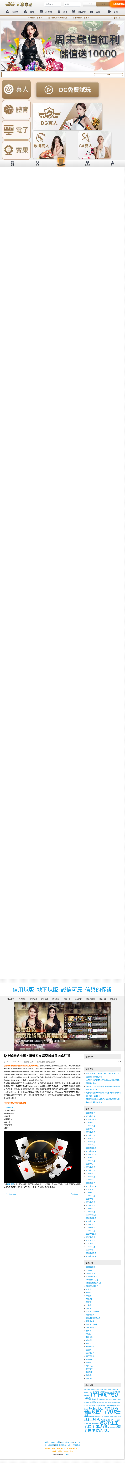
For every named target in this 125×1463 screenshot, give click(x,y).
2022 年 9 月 (90, 1189)
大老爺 (88, 1305)
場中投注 (89, 1302)
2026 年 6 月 (90, 1113)
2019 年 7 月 (90, 1224)
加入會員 (10, 999)
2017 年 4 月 (90, 1240)
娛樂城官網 (90, 1315)
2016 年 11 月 (91, 1256)
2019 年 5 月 (90, 1231)
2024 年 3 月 (90, 1142)
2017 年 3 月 (90, 1243)
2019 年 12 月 (91, 1215)
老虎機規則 (117, 1420)
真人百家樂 (90, 1356)
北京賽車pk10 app (106, 1392)
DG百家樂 (76, 1445)
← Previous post (10, 1194)
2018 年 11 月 (91, 1234)
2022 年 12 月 (91, 1186)
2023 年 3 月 (90, 1177)
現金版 (88, 1334)
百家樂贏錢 (111, 1416)
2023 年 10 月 (91, 1154)
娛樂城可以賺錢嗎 (92, 1312)
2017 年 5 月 (90, 1237)
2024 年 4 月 (90, 1138)
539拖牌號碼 (90, 1267)
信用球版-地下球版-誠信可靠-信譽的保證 (62, 989)
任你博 (88, 1289)
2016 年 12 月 (91, 1253)
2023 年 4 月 (90, 1173)
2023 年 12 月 (91, 1148)
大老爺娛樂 (102, 1399)
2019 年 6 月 (90, 1228)
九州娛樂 (50, 1445)
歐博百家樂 (65, 1442)
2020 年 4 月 (90, 1205)
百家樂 (88, 1350)
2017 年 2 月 (90, 1247)
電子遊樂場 (113, 1427)
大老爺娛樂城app (111, 1399)
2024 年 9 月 (90, 1123)
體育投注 (33, 999)
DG (71, 1442)
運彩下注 (67, 999)
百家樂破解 (90, 1353)
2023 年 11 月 (91, 1151)
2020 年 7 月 (90, 1196)
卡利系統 (52, 1442)
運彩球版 (55, 999)
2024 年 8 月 (90, 1126)
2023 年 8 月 (90, 1161)
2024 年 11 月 (91, 1119)
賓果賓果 (10, 1184)
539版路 (89, 1270)
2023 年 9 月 (90, 1158)
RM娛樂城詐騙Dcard (93, 1283)
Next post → (76, 1194)
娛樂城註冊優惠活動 (93, 1318)
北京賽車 (89, 1296)
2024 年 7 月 (90, 1129)
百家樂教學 (96, 1416)
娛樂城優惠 (100, 1402)
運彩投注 (44, 999)
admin (8, 1062)
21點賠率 (9, 1107)
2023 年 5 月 (90, 1170)
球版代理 (89, 1337)
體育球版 (22, 999)
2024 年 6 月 (90, 1132)
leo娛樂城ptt (90, 1273)
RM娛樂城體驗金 (92, 1286)
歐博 (58, 1442)
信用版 (88, 1292)
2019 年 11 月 (91, 1218)
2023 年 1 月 (90, 1183)
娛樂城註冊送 (50, 1062)
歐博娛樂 (117, 1405)
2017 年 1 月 (90, 1250)
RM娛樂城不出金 (92, 1280)
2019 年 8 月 (90, 1221)
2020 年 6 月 (90, 1199)
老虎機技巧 (109, 1420)
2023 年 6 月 (90, 1167)
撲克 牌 (88, 1331)
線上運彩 (78, 999)
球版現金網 (90, 999)
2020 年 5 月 (90, 1202)
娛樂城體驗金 (91, 1327)
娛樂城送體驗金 (91, 1324)
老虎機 (88, 1362)
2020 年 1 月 (90, 1212)
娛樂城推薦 (41, 1062)
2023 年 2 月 (90, 1180)
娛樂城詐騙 (90, 1321)
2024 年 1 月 (90, 1145)
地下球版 (89, 1299)
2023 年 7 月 (90, 1164)
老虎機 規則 (87, 1424)
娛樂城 (88, 1308)
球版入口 (102, 999)
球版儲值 (113, 999)
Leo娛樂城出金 (91, 1277)
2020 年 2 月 (90, 1208)
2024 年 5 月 (90, 1135)
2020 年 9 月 (90, 1193)
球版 (92, 1408)
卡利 (46, 1442)
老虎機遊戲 (95, 1424)
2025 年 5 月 (90, 1116)
